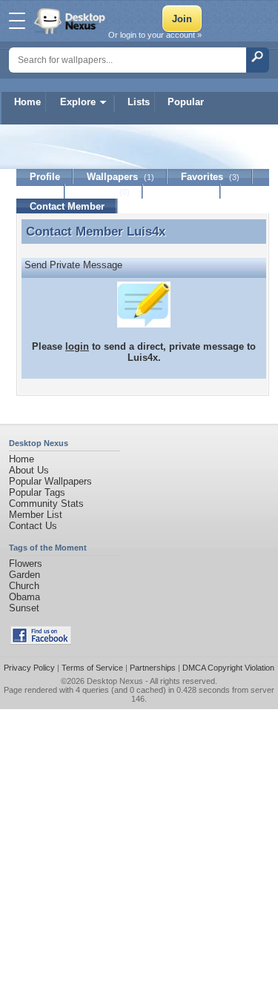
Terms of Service (92, 667)
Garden (24, 574)
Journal (104, 191)
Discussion (182, 191)
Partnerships (153, 667)
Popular (186, 101)
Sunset (24, 608)
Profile (45, 176)
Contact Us (33, 525)
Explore (78, 101)
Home (27, 101)
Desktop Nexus (115, 681)
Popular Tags (37, 492)
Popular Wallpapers (50, 481)
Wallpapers (120, 176)
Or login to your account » (155, 34)
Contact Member (67, 206)
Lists (139, 101)
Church (24, 585)
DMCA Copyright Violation (228, 667)
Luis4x (146, 231)
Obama (24, 596)
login (77, 346)
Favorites (210, 176)
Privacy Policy (29, 667)
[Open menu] (17, 20)
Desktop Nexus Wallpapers (71, 20)
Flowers (25, 563)
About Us (29, 470)
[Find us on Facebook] (40, 641)
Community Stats (46, 503)
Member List (35, 514)
